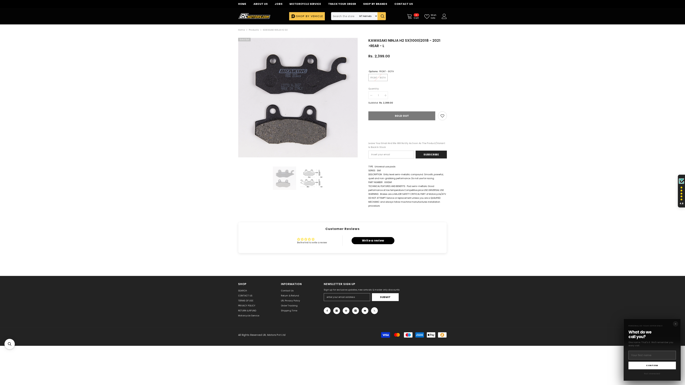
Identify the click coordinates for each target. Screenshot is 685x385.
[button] (9, 344)
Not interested (652, 373)
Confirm (652, 365)
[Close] (675, 323)
